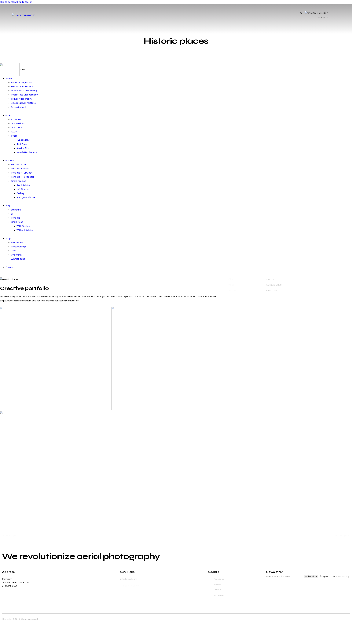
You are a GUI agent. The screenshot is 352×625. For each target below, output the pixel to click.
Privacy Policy (342, 576)
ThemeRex (7, 619)
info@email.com (128, 578)
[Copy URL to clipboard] (254, 299)
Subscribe (311, 576)
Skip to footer (24, 2)
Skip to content (8, 2)
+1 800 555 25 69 (129, 585)
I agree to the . (335, 576)
